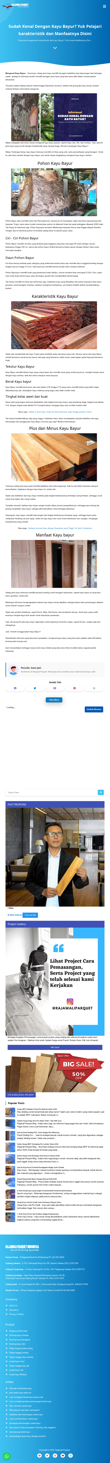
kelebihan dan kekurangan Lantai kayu (26, 1414)
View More (54, 700)
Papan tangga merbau (19, 1353)
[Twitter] (47, 1455)
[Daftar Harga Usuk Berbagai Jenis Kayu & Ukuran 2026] (11, 1159)
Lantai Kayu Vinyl (16, 1361)
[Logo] (55, 1247)
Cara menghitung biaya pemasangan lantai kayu (30, 1401)
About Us (13, 1305)
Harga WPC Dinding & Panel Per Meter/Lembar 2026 (37, 1109)
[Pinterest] (70, 1455)
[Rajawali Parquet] (15, 6)
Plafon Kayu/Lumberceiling (21, 1348)
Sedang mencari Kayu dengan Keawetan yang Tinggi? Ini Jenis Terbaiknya (60, 528)
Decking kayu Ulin (17, 1344)
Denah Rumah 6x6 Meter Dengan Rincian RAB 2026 (37, 1179)
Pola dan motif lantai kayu (20, 1388)
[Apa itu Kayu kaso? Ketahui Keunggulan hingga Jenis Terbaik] (11, 1170)
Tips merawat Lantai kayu (20, 1406)
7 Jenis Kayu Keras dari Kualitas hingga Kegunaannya (38, 1214)
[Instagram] (55, 1455)
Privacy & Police (16, 1314)
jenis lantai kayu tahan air (20, 1393)
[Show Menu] (104, 6)
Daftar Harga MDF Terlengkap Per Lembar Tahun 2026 (37, 1144)
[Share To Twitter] (35, 688)
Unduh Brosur (94, 709)
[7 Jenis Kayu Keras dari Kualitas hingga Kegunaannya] (11, 1217)
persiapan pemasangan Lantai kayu (24, 1423)
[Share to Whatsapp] (94, 688)
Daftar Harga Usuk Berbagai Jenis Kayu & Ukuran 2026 (38, 1156)
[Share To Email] (54, 688)
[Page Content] (55, 48)
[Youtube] (63, 1455)
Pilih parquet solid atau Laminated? (24, 1410)
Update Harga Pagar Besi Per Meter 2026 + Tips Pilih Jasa (39, 1121)
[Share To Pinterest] (74, 688)
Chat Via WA (30, 915)
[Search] (101, 792)
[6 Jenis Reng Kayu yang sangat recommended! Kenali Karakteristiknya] (11, 1194)
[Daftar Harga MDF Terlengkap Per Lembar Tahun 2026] (11, 1147)
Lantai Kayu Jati (16, 1370)
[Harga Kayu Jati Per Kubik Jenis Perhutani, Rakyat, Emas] (11, 1205)
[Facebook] (39, 1455)
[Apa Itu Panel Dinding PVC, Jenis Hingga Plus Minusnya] (11, 1136)
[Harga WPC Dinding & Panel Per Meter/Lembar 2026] (11, 1112)
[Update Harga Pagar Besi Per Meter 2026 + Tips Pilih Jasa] (11, 1124)
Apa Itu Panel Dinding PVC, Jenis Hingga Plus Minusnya (38, 1132)
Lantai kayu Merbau (18, 1374)
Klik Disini (55, 1047)
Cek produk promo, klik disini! (21, 1095)
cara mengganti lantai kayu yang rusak (26, 1397)
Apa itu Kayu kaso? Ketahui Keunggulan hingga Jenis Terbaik (40, 1167)
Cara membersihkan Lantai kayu (23, 1419)
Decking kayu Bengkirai (19, 1340)
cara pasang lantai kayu (19, 1432)
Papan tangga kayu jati (19, 1366)
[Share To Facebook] (15, 688)
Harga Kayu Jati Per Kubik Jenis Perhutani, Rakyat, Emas (39, 1202)
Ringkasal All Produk (18, 1331)
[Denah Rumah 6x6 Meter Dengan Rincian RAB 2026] (11, 1182)
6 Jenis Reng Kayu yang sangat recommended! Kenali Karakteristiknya (44, 1191)
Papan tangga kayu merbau (21, 1357)
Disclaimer (14, 1310)
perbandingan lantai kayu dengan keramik (27, 1436)
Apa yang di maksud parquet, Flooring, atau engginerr (32, 1427)
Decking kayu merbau (19, 1335)
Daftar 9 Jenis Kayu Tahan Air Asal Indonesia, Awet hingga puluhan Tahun (60, 412)
